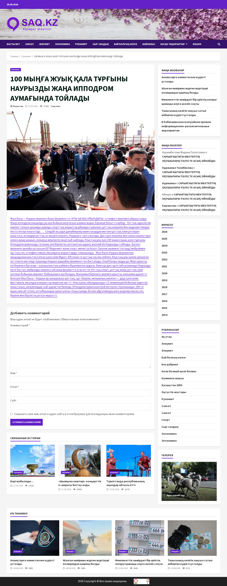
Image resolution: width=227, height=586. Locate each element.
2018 (164, 287)
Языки (197, 44)
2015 (164, 308)
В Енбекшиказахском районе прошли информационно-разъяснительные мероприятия (186, 126)
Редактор (18, 106)
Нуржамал (169, 183)
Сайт (13, 400)
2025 (164, 238)
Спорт (166, 420)
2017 (164, 294)
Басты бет (13, 44)
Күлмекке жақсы (173, 378)
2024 (164, 245)
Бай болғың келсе (125, 44)
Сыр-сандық (101, 44)
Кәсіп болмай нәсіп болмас (179, 371)
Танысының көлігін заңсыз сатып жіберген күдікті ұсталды (192, 538)
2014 (164, 315)
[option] (189, 481)
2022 (164, 259)
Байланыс (148, 44)
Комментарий (20, 325)
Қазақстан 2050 (172, 385)
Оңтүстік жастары (174, 392)
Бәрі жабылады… (32, 461)
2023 (164, 252)
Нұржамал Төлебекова (177, 167)
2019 (164, 280)
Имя (13, 373)
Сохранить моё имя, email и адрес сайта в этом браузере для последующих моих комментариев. (74, 414)
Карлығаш (169, 205)
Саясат (29, 44)
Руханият (81, 44)
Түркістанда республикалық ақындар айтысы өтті (128, 461)
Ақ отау (167, 336)
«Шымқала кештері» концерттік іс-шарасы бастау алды (80, 461)
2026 (164, 231)
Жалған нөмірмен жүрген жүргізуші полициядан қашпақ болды (87, 538)
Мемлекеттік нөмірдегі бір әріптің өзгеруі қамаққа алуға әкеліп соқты (139, 538)
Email (14, 386)
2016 (164, 301)
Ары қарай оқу (176, 495)
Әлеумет (44, 44)
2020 (164, 273)
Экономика (62, 44)
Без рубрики (170, 364)
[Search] (219, 44)
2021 (164, 266)
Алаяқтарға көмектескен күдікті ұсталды (34, 538)
